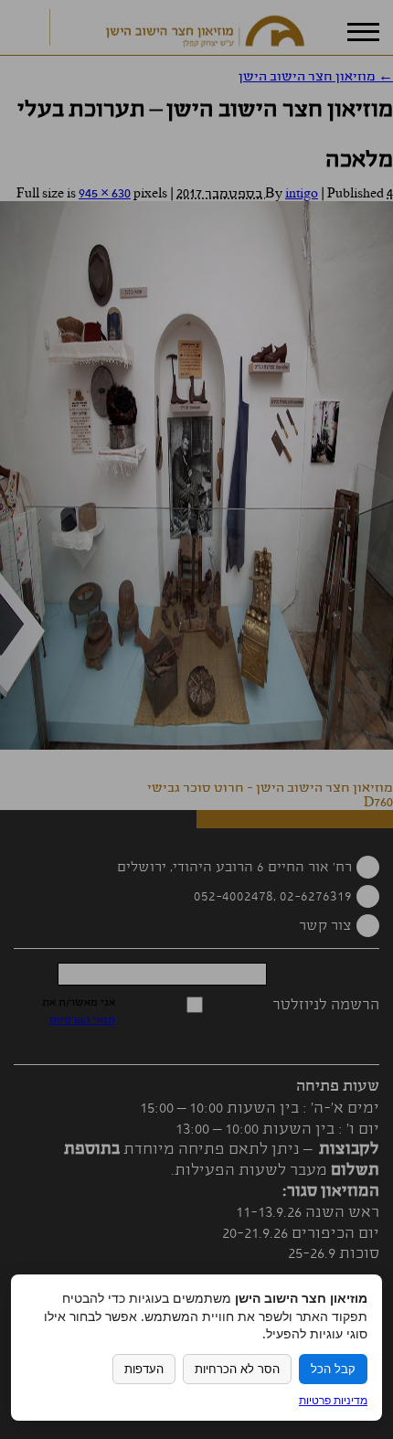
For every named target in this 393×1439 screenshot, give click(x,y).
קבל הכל (333, 1369)
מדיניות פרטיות (333, 1400)
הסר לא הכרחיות (237, 1369)
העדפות (144, 1369)
